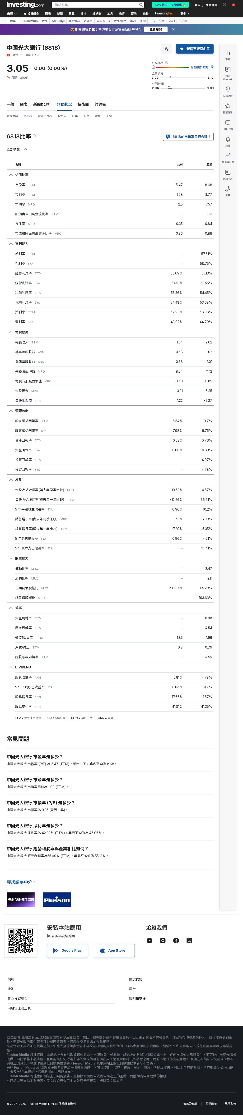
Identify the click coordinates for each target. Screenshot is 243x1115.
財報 (98, 116)
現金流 (62, 116)
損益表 (28, 116)
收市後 (88, 21)
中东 (152, 21)
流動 (11, 989)
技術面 (83, 104)
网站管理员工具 (19, 1008)
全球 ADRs (103, 21)
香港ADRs (120, 21)
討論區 (100, 104)
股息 (86, 116)
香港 (44, 21)
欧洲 (142, 21)
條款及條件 (190, 1104)
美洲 (133, 21)
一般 (10, 104)
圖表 (24, 104)
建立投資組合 (18, 998)
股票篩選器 (30, 21)
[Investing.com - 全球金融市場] (25, 4)
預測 (109, 116)
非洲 (172, 21)
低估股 (183, 21)
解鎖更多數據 (199, 67)
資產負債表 (45, 116)
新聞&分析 (42, 104)
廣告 (132, 989)
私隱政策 (211, 1104)
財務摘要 (12, 116)
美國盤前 (74, 21)
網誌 (11, 979)
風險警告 (230, 1104)
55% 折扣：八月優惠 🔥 (170, 5)
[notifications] (224, 4)
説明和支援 (137, 998)
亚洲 (162, 21)
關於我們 (135, 979)
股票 (13, 21)
